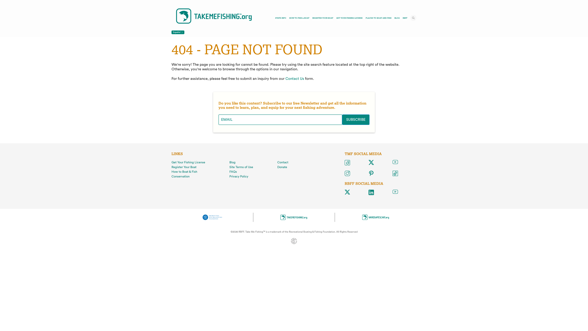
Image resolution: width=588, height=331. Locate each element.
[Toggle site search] (413, 18)
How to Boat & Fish (184, 171)
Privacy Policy (238, 176)
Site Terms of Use (241, 167)
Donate (282, 167)
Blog (397, 18)
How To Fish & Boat (299, 18)
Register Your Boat (322, 18)
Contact (282, 162)
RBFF (405, 18)
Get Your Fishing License (349, 18)
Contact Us (294, 79)
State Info (280, 18)
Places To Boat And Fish (378, 18)
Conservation (181, 176)
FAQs (233, 171)
